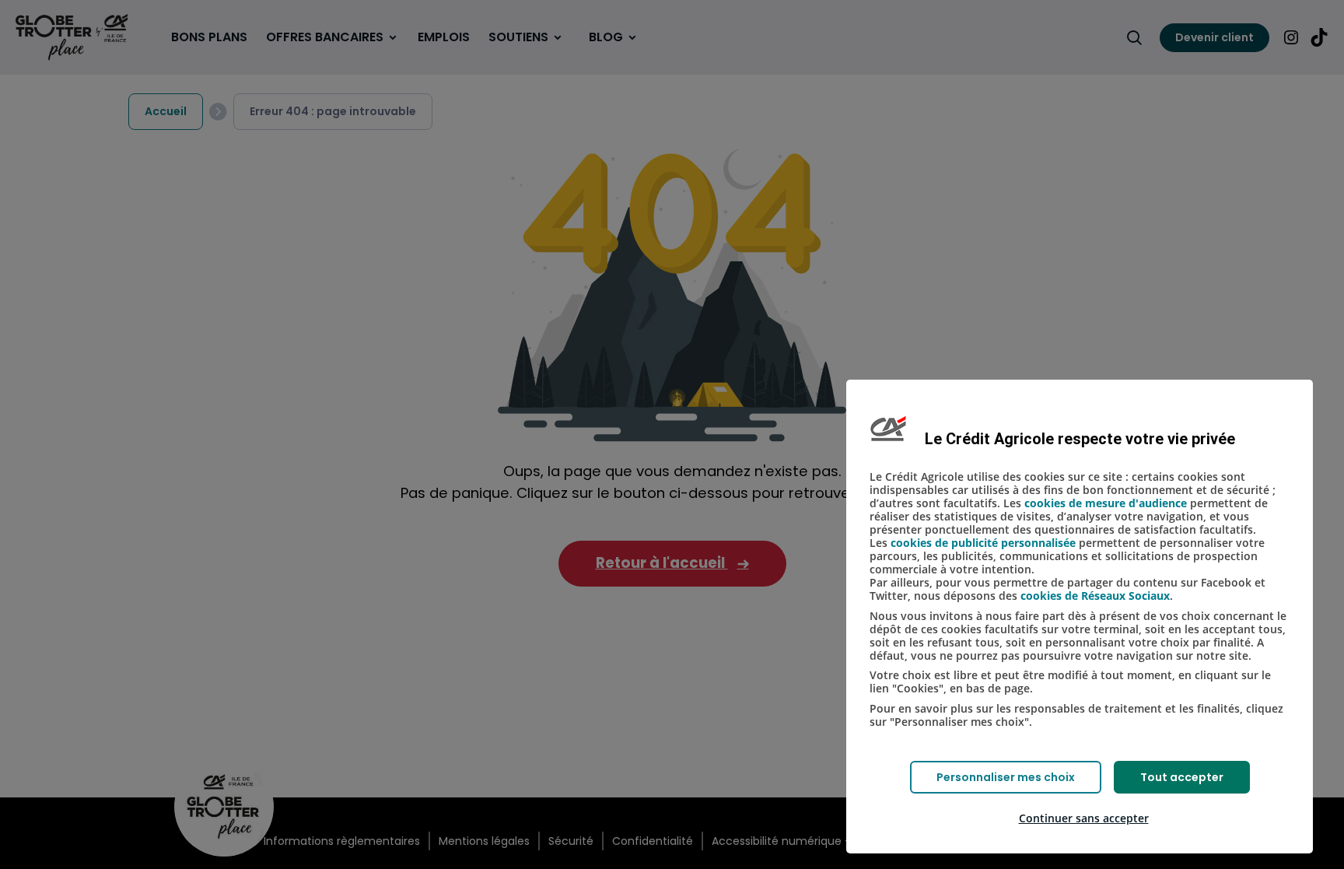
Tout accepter (1181, 777)
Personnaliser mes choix (1005, 777)
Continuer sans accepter (1084, 818)
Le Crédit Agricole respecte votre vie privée (1080, 438)
